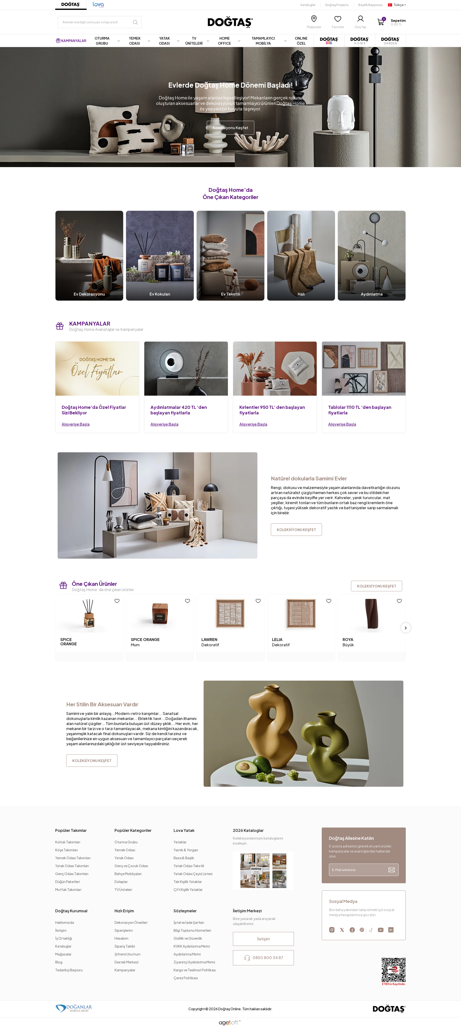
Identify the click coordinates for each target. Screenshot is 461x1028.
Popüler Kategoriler (133, 830)
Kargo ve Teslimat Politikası (195, 970)
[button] (391, 22)
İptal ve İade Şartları (189, 922)
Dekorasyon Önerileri (131, 922)
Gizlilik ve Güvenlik (188, 938)
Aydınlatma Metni (187, 954)
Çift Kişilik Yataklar (188, 889)
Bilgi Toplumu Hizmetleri (192, 930)
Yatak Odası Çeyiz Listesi (193, 873)
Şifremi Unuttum (127, 954)
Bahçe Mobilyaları (128, 873)
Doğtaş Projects (337, 5)
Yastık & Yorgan (186, 850)
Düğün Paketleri (67, 881)
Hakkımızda (64, 922)
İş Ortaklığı (63, 938)
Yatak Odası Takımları (72, 866)
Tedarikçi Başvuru (69, 970)
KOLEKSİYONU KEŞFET (376, 586)
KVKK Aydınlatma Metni (192, 946)
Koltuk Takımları (67, 842)
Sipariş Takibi (125, 946)
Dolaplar (121, 881)
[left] (55, 628)
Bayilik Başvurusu (370, 5)
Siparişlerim (124, 930)
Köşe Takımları (66, 850)
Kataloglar (308, 5)
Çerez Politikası (186, 978)
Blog (58, 962)
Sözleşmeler (185, 910)
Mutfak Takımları (68, 889)
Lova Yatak (184, 830)
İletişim (61, 930)
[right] (405, 628)
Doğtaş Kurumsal (71, 910)
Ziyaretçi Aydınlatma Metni (194, 962)
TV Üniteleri (123, 889)
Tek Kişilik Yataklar (188, 881)
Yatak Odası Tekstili (189, 866)
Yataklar (180, 842)
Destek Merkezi (127, 962)
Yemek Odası (125, 850)
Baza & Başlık (184, 858)
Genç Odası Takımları (71, 873)
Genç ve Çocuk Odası (131, 866)
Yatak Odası (124, 858)
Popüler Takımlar (71, 830)
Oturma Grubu (126, 842)
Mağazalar (63, 954)
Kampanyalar (125, 970)
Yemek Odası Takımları (73, 858)
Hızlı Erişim (124, 910)
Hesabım (121, 938)
